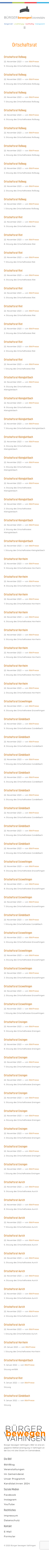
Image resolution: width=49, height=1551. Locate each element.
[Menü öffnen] (24, 27)
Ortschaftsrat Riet (13, 217)
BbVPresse (34, 61)
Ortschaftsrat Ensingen (15, 1021)
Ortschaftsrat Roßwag (15, 56)
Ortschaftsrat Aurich (14, 1182)
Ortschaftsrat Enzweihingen (18, 701)
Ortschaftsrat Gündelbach (17, 719)
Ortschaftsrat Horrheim (16, 558)
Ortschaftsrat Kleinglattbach (18, 377)
